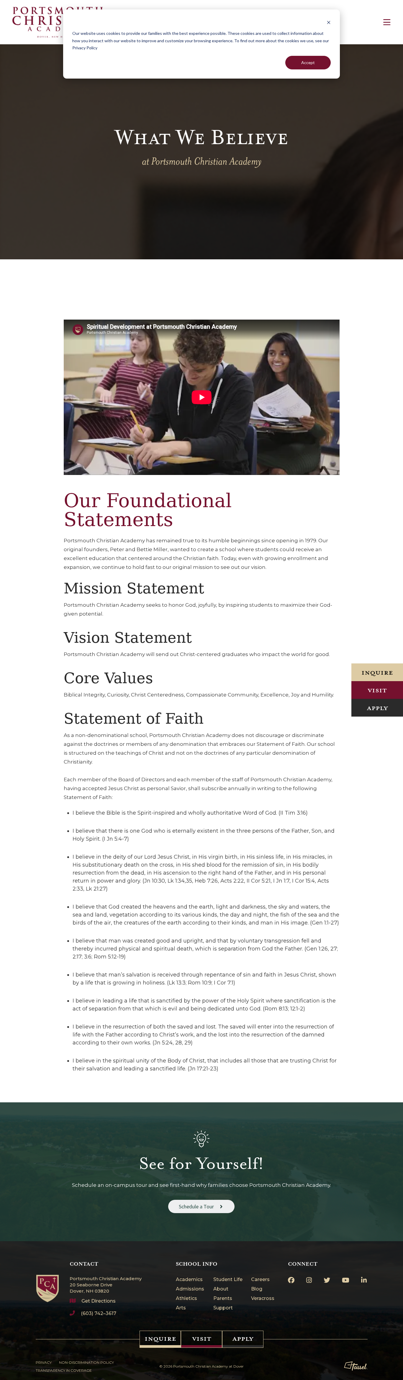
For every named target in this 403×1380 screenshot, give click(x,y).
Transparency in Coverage (64, 1370)
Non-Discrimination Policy (86, 1362)
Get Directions (98, 1301)
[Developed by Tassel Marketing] (356, 1366)
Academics (189, 1279)
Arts (181, 1308)
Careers (260, 1279)
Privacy (44, 1362)
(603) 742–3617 (98, 1313)
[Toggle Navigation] (386, 22)
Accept (308, 62)
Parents (222, 1298)
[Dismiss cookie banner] (329, 22)
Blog (256, 1289)
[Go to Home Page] (47, 1281)
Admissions (190, 1289)
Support (223, 1308)
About (220, 1289)
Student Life (228, 1279)
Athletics (186, 1298)
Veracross (262, 1298)
